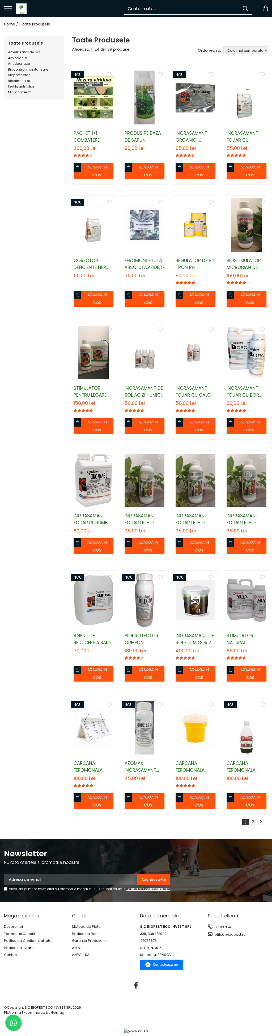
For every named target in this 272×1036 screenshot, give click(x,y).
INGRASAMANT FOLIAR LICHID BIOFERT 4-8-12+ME (140, 519)
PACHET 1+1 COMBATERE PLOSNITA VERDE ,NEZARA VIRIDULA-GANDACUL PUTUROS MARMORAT (93, 137)
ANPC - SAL (81, 954)
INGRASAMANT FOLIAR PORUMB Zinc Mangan (91, 519)
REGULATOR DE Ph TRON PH (195, 264)
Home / (11, 24)
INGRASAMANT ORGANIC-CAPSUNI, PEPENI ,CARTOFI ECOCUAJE (193, 137)
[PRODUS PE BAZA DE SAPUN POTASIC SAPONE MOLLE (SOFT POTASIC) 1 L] (144, 97)
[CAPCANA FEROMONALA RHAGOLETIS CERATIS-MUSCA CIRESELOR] (195, 728)
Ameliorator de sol (24, 52)
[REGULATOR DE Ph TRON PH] (195, 225)
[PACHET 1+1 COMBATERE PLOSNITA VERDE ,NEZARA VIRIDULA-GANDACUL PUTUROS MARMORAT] (93, 97)
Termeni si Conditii (20, 933)
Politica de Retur (86, 933)
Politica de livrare (19, 948)
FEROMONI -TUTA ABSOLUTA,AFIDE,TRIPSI (144, 264)
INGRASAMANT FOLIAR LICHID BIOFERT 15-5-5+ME (191, 519)
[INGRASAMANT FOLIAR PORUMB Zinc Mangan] (93, 480)
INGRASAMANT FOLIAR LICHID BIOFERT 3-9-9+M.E (242, 519)
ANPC (77, 948)
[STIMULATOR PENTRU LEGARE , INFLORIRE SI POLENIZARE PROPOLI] (93, 353)
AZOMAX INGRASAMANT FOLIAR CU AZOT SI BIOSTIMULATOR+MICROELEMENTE (144, 767)
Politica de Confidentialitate (148, 889)
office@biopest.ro (230, 934)
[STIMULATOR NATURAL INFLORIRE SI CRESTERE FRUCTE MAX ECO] (246, 600)
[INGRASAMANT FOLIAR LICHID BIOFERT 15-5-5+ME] (195, 480)
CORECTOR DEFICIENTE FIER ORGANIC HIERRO (92, 264)
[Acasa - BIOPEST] (21, 8)
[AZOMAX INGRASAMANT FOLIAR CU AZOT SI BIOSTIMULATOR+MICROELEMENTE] (144, 728)
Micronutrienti (19, 92)
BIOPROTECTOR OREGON (141, 639)
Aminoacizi (17, 57)
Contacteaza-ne (165, 964)
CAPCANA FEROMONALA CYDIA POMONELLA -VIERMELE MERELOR (93, 767)
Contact (11, 954)
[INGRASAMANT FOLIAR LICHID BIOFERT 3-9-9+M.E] (246, 480)
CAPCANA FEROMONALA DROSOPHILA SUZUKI (241, 767)
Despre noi (13, 926)
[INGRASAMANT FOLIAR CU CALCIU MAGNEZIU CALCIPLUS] (195, 353)
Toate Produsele (35, 24)
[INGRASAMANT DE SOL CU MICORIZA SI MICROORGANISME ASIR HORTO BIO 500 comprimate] (195, 600)
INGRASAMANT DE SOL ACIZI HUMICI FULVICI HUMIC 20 (144, 391)
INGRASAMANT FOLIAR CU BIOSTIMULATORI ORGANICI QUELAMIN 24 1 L (244, 137)
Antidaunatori (19, 63)
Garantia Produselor (89, 940)
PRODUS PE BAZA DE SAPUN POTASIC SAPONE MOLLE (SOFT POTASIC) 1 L (143, 137)
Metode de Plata (86, 926)
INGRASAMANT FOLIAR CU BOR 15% (243, 391)
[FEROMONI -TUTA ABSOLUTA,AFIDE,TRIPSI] (144, 225)
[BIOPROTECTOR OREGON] (144, 600)
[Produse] (8, 9)
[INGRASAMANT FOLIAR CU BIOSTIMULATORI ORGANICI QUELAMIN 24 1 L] (246, 97)
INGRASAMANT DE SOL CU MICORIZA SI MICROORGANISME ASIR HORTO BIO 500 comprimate (195, 639)
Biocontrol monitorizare (28, 69)
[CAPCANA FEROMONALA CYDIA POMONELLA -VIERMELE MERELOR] (93, 728)
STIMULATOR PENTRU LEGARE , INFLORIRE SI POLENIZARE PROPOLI (91, 391)
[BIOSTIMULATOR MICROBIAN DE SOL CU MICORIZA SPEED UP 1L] (246, 225)
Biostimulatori (19, 80)
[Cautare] (245, 9)
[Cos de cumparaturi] (265, 9)
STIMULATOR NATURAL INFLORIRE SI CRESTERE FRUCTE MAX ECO (245, 639)
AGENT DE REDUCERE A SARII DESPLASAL (92, 639)
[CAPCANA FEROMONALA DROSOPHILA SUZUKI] (246, 728)
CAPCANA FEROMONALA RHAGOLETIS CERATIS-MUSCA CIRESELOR (193, 767)
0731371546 (223, 927)
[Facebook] (136, 985)
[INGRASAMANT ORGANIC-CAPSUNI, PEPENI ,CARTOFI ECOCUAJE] (195, 97)
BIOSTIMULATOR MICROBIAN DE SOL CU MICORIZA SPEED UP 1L (246, 264)
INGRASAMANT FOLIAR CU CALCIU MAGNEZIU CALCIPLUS (195, 391)
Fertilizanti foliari (21, 86)
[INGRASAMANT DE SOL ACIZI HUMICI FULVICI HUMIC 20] (144, 353)
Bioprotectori (19, 74)
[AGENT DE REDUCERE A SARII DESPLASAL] (93, 600)
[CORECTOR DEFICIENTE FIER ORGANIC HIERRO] (93, 225)
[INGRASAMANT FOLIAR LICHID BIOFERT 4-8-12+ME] (144, 480)
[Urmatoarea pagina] (260, 822)
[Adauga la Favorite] (109, 75)
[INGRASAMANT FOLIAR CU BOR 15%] (246, 353)
